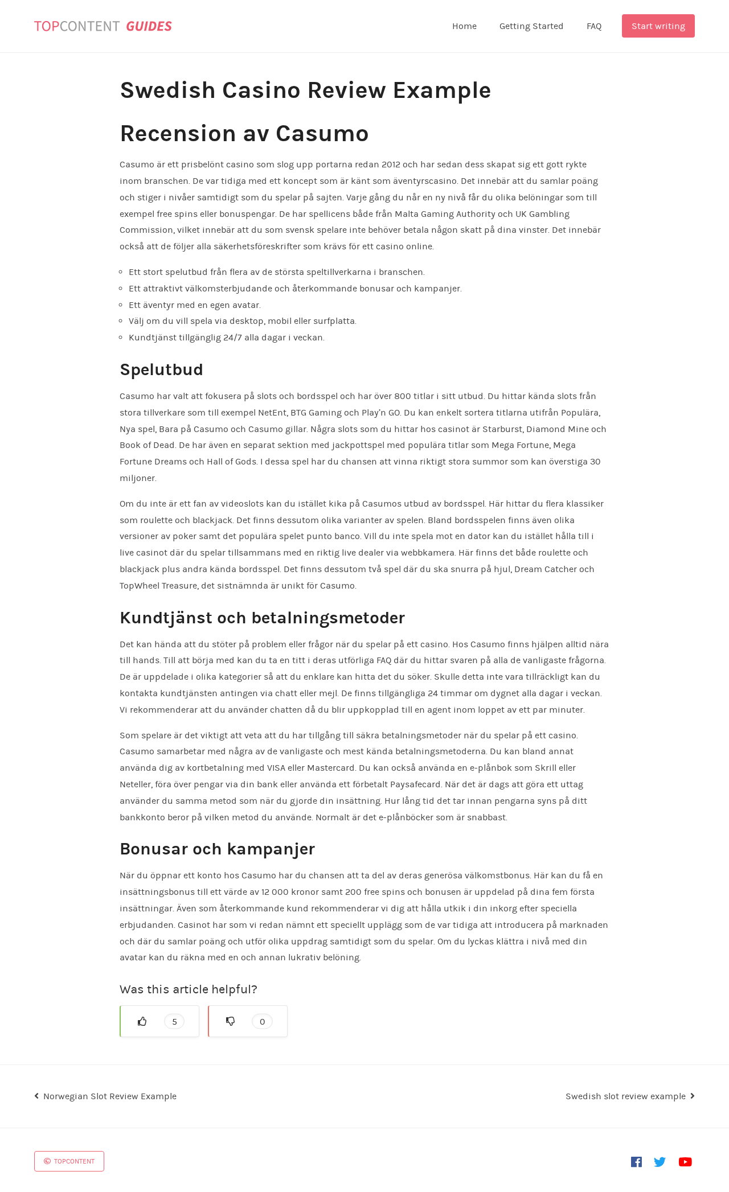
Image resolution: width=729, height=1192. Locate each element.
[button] (159, 1021)
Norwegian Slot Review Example (110, 1096)
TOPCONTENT (73, 1161)
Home (464, 25)
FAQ (594, 25)
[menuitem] (464, 26)
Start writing (658, 25)
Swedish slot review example (626, 1096)
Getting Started (531, 25)
